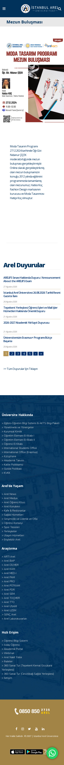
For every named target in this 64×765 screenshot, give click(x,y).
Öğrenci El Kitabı (13, 444)
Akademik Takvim (14, 460)
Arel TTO (9, 602)
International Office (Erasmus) (21, 452)
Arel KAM (9, 569)
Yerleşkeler (10, 531)
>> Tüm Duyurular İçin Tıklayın (20, 369)
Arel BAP (9, 561)
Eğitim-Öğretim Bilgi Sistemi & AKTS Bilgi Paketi (31, 423)
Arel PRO (9, 581)
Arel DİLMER (11, 565)
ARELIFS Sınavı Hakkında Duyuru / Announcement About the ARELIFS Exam (31, 279)
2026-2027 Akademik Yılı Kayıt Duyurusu (26, 323)
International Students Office (20, 448)
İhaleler (8, 661)
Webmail (9, 653)
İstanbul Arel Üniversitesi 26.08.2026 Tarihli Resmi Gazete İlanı (31, 294)
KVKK (7, 473)
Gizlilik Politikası (13, 468)
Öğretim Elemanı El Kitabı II (19, 440)
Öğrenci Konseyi (13, 523)
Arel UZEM (10, 610)
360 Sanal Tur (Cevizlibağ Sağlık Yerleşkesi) (29, 674)
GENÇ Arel (10, 614)
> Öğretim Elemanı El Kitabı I (18, 435)
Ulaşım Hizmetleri (14, 535)
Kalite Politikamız (13, 464)
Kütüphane (10, 456)
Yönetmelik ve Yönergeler (19, 427)
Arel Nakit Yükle (13, 657)
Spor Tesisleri (12, 527)
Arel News (10, 494)
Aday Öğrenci (12, 645)
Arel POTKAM (12, 585)
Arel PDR (9, 589)
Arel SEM (9, 594)
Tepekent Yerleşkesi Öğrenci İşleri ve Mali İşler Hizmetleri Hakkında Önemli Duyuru (30, 309)
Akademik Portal (13, 649)
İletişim (8, 678)
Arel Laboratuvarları (15, 618)
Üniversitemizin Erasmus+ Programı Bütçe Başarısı (27, 339)
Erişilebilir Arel (12, 539)
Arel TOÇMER (12, 598)
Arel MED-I (10, 573)
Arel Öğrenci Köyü (14, 502)
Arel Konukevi (12, 506)
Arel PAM (9, 577)
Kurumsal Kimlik (13, 431)
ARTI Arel (9, 556)
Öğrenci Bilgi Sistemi (16, 640)
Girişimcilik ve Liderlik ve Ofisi (21, 519)
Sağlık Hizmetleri (13, 514)
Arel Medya (10, 498)
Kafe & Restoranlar (15, 510)
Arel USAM (10, 606)
